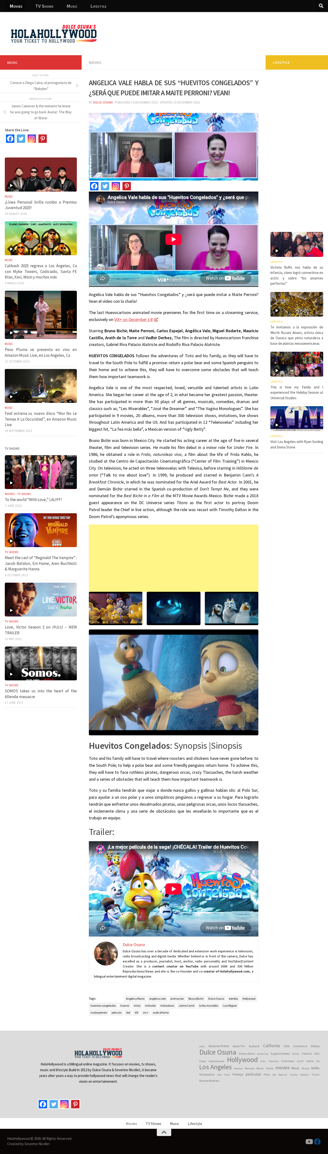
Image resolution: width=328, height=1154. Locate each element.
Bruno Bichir (196, 998)
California (271, 1045)
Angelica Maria (135, 998)
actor (202, 1046)
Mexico (260, 1068)
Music (72, 6)
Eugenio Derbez (280, 1053)
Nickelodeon (207, 1074)
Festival (307, 1053)
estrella (233, 998)
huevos (124, 1005)
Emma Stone (247, 1053)
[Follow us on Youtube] (308, 1141)
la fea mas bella (208, 1005)
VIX (136, 1012)
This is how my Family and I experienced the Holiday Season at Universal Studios (296, 392)
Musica (305, 1068)
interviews (287, 1061)
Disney (315, 1046)
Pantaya (237, 1074)
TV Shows (44, 6)
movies (282, 1067)
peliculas (253, 1074)
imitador (150, 1005)
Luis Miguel (230, 1005)
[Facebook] (94, 186)
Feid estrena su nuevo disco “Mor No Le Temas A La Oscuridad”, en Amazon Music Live (41, 419)
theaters (304, 1074)
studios (294, 1074)
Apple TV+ (239, 1046)
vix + (145, 1012)
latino (310, 1061)
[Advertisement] (237, 30)
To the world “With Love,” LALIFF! (33, 499)
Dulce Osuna (103, 102)
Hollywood (249, 998)
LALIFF (300, 1061)
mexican (238, 1068)
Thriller (316, 1074)
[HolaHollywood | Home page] (53, 34)
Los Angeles (215, 1067)
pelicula (116, 1012)
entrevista (262, 1053)
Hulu (263, 1061)
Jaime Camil (186, 1005)
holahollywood (216, 1061)
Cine (287, 1046)
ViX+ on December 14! (133, 319)
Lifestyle (98, 6)
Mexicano (250, 1068)
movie (269, 1068)
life (318, 1061)
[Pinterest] (127, 186)
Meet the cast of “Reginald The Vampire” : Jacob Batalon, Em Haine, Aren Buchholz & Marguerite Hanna (41, 563)
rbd (128, 1012)
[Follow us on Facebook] (317, 1141)
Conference (300, 1046)
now (219, 1074)
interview (273, 1061)
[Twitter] (105, 186)
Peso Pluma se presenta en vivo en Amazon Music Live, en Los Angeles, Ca (41, 352)
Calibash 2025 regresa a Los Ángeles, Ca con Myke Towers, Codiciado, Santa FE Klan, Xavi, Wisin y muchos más (41, 271)
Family (295, 1053)
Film (317, 1053)
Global (202, 1061)
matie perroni (99, 1012)
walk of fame (161, 1012)
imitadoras (167, 1005)
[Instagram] (116, 186)
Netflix (315, 1068)
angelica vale (157, 998)
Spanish (282, 1074)
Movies (16, 6)
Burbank (254, 1046)
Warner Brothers (209, 1080)
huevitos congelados (103, 1005)
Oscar (227, 1074)
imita (137, 1005)
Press (267, 1074)
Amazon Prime (218, 1046)
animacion (177, 998)
